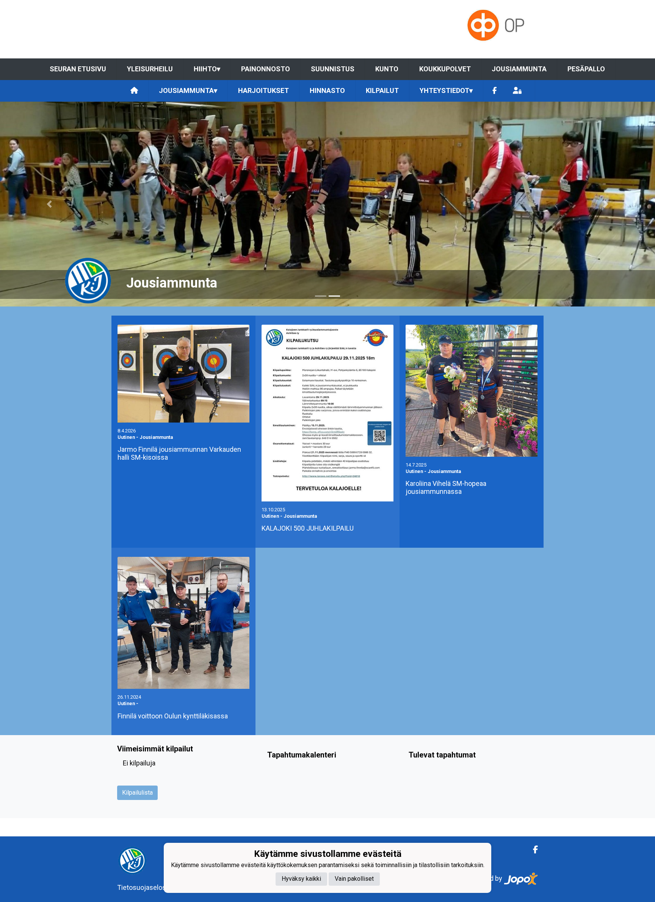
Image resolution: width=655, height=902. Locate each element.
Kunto (386, 69)
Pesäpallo (586, 69)
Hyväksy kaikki (301, 879)
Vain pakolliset (354, 879)
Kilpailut (382, 90)
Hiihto (207, 69)
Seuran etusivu (78, 69)
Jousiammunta (519, 69)
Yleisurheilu (150, 69)
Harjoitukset (263, 90)
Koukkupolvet (445, 69)
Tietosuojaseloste (144, 887)
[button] (49, 204)
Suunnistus (332, 69)
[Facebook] (494, 91)
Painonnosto (265, 69)
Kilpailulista (137, 792)
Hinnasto (327, 90)
